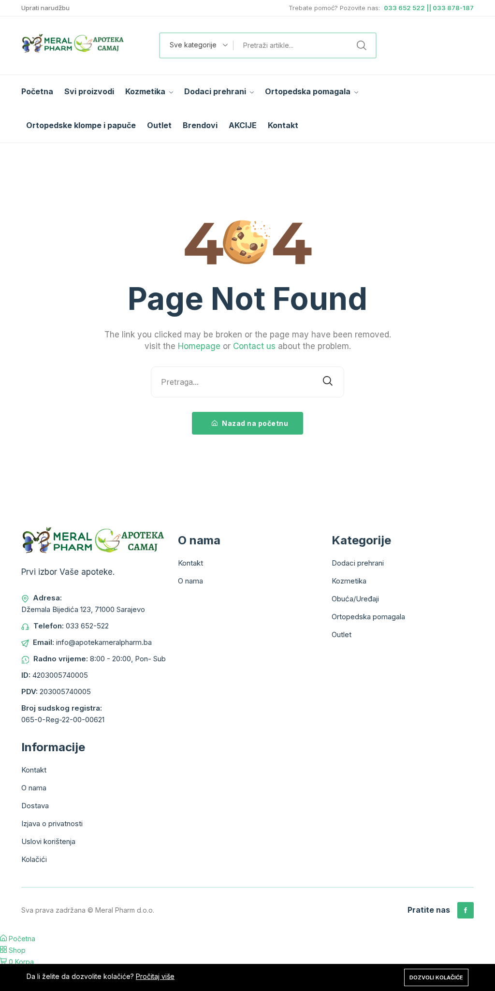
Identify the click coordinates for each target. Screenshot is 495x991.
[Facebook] (465, 910)
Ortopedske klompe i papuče (81, 125)
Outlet (159, 125)
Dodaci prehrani (216, 91)
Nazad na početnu (254, 423)
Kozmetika (146, 91)
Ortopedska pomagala (308, 91)
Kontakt (283, 125)
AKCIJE (243, 125)
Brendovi (200, 125)
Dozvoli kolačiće (436, 977)
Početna (37, 91)
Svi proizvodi (89, 91)
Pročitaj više (155, 976)
